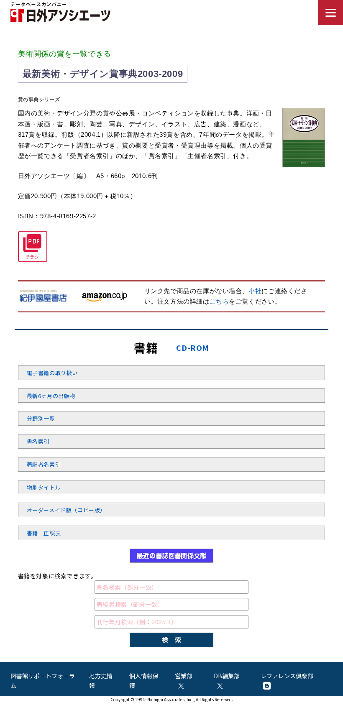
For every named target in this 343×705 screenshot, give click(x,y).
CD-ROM (192, 347)
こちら (219, 301)
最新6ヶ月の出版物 (51, 396)
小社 (254, 290)
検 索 (172, 639)
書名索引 (38, 441)
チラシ (32, 257)
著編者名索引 (44, 464)
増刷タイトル (44, 487)
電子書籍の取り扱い (52, 373)
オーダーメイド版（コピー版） (66, 510)
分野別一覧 (41, 418)
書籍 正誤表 (44, 533)
